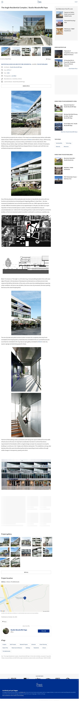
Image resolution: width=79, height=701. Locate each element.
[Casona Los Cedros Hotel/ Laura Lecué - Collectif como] (59, 14)
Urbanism (33, 644)
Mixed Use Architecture (16, 64)
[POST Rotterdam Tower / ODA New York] (58, 180)
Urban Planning (43, 644)
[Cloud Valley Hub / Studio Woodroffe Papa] (58, 127)
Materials (58, 146)
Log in (76, 1)
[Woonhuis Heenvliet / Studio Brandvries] (58, 161)
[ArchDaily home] (39, 2)
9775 (8, 70)
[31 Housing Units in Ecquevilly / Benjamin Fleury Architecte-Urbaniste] (58, 63)
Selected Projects (24, 644)
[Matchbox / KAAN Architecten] (58, 171)
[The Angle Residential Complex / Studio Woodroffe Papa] (4, 541)
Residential (27, 64)
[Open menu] (2, 2)
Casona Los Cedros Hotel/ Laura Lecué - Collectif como (69, 14)
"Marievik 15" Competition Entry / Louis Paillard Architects (70, 53)
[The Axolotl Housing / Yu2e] (59, 23)
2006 (8, 73)
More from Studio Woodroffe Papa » (69, 131)
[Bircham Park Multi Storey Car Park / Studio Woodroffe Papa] (58, 117)
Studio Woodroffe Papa (16, 67)
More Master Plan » (73, 68)
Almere (30, 139)
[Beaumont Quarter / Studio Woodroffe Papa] (58, 108)
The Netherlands (42, 64)
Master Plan (5, 64)
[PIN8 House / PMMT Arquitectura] (59, 31)
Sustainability (59, 143)
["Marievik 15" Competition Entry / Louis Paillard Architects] (58, 54)
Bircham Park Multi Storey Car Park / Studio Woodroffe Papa (71, 116)
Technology (68, 143)
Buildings (28, 648)
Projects (4, 644)
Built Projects (13, 644)
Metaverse (66, 146)
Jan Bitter (13, 76)
